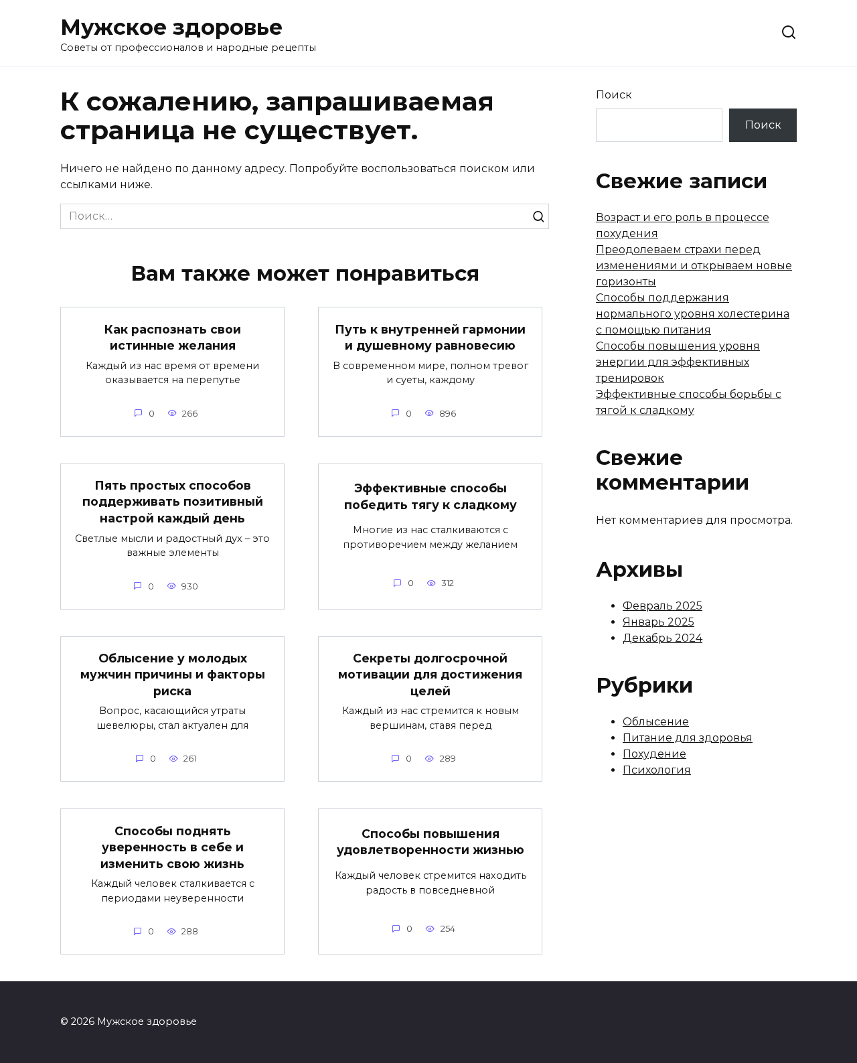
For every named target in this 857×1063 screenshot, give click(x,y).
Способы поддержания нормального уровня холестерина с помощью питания (692, 313)
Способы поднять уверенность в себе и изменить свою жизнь (172, 846)
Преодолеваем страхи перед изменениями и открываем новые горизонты (694, 265)
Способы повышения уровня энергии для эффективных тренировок (678, 362)
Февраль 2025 (662, 605)
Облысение (656, 721)
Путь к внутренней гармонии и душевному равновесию (430, 337)
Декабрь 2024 (662, 638)
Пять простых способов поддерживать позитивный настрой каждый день (172, 501)
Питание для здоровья (688, 737)
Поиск (614, 94)
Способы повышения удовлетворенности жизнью (430, 842)
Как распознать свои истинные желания (172, 337)
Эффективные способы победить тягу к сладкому (430, 496)
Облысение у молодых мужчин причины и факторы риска (172, 674)
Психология (657, 770)
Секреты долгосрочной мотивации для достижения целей (430, 674)
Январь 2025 (658, 622)
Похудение (654, 754)
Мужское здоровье (171, 27)
